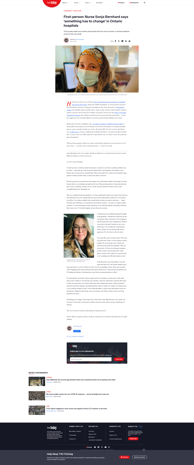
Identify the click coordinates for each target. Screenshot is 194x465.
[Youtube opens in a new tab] (105, 447)
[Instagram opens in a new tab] (109, 447)
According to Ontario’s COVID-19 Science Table (108, 124)
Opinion (48, 391)
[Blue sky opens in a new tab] (95, 447)
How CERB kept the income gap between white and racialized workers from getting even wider (81, 380)
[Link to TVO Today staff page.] (66, 40)
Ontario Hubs (77, 10)
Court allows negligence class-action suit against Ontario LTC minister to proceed (76, 408)
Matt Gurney (49, 396)
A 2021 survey (74, 132)
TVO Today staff (80, 39)
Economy (49, 377)
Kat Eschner (49, 382)
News (47, 406)
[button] (52, 428)
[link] (115, 41)
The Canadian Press (51, 411)
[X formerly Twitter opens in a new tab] (102, 447)
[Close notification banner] (144, 450)
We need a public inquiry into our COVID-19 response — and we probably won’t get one (77, 394)
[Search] (145, 3)
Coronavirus (68, 10)
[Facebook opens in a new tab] (98, 447)
